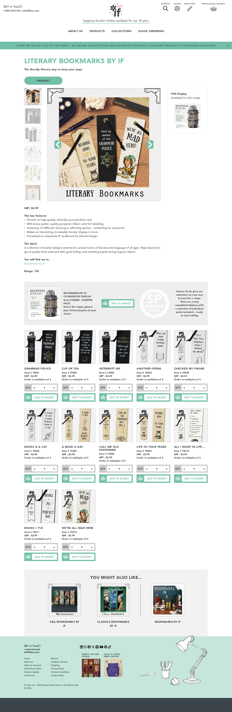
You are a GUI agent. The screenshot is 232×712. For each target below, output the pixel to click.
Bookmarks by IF (34, 263)
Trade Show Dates (32, 668)
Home (27, 658)
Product (43, 80)
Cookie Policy (57, 675)
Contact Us (29, 675)
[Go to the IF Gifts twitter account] (93, 647)
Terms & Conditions (60, 671)
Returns (54, 658)
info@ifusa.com (30, 10)
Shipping (55, 665)
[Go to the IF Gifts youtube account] (101, 647)
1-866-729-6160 (11, 10)
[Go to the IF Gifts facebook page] (89, 647)
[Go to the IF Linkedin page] (81, 647)
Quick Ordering (151, 31)
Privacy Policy (57, 668)
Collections (122, 31)
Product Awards (31, 671)
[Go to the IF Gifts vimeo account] (97, 647)
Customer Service (59, 661)
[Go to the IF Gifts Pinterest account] (105, 647)
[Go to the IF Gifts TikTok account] (109, 647)
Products (97, 31)
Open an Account (32, 665)
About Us (75, 31)
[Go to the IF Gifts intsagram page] (85, 647)
